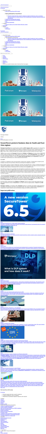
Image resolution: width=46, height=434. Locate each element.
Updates (6, 27)
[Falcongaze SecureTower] (4, 3)
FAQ (6, 21)
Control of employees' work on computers (35, 15)
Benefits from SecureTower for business (12, 20)
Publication (5, 25)
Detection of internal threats (5, 409)
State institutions (3, 425)
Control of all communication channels (12, 19)
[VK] (3, 429)
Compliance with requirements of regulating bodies (10, 413)
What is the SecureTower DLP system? (12, 11)
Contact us (11, 24)
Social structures (3, 418)
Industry (2, 423)
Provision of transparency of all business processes (10, 414)
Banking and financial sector (5, 417)
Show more (2, 387)
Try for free (2, 8)
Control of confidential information (7, 406)
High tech (2, 428)
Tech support (7, 28)
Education (2, 424)
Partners (19, 24)
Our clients (15, 24)
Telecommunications (4, 422)
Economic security (3, 412)
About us (7, 24)
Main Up (4, 60)
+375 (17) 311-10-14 (4, 4)
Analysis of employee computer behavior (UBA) (17, 16)
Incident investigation (4, 410)
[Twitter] (1, 429)
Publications (5, 61)
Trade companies (3, 421)
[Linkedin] (5, 429)
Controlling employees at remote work (7, 415)
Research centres (3, 427)
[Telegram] (2, 429)
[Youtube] (4, 429)
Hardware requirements (9, 22)
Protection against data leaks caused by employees (17, 15)
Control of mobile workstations (6, 407)
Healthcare (2, 420)
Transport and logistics (4, 426)
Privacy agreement (3, 432)
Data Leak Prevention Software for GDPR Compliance (10, 408)
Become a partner (24, 24)
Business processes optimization (6, 411)
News (4, 62)
